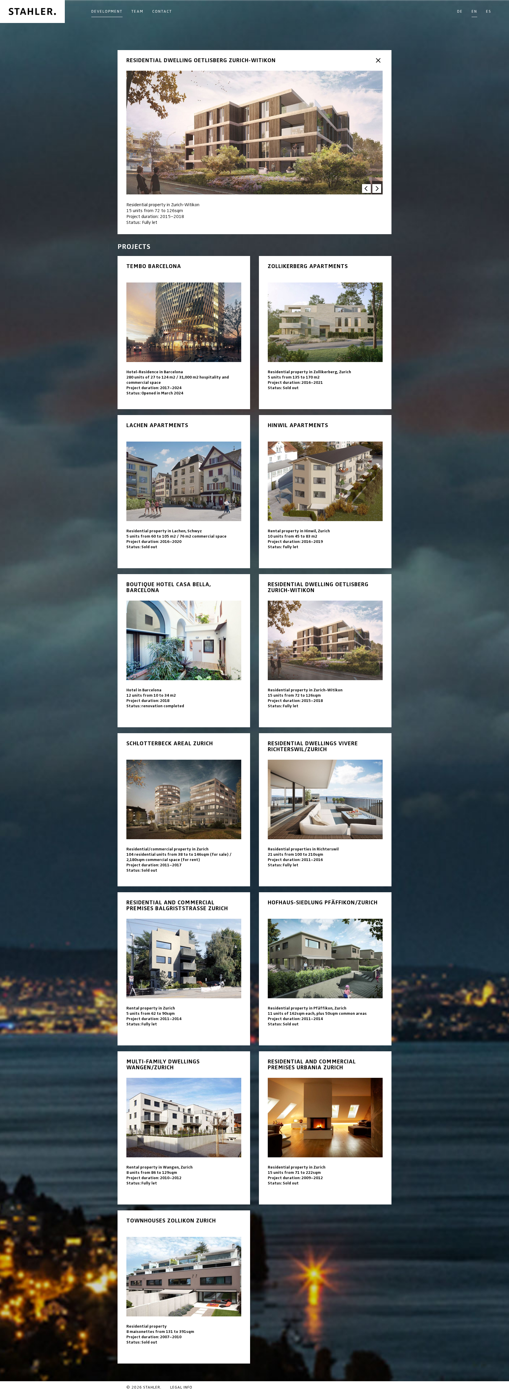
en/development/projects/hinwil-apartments (325, 491)
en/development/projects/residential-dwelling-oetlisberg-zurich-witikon (325, 650)
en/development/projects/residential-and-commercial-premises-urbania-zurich (325, 1127)
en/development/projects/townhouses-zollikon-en (184, 1287)
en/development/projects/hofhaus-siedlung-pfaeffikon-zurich (325, 968)
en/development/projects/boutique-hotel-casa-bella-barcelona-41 (184, 650)
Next (376, 188)
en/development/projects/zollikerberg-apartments (325, 332)
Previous (366, 188)
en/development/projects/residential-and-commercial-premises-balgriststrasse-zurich (184, 968)
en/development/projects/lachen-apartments (184, 491)
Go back (378, 60)
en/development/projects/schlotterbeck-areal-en (184, 809)
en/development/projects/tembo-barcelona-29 (184, 332)
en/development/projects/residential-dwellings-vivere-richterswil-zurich (325, 809)
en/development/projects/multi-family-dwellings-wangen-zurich (184, 1127)
